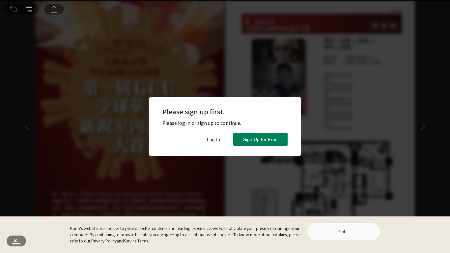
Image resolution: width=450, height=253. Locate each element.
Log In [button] (213, 139)
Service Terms (136, 240)
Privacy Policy (104, 240)
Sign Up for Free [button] (260, 139)
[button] (13, 9)
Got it (343, 231)
